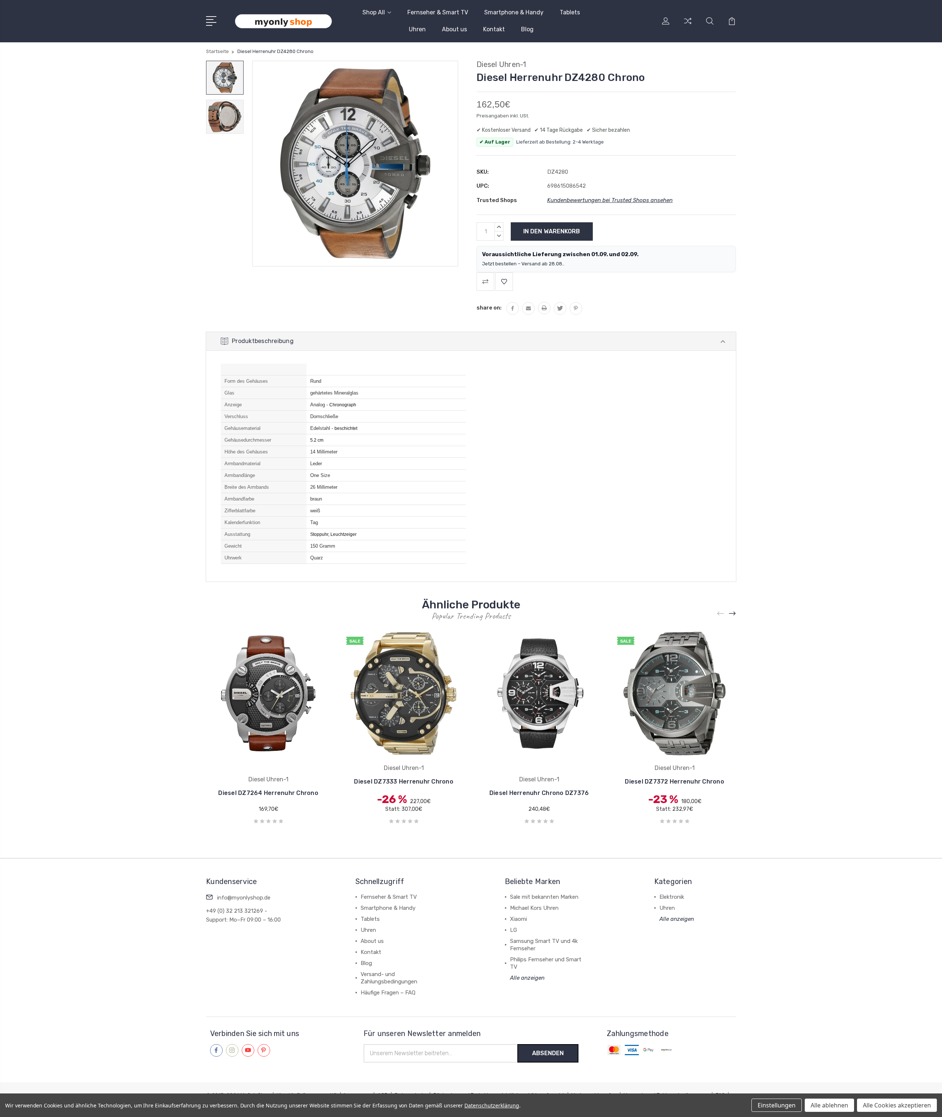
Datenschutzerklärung (491, 1105)
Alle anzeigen (527, 978)
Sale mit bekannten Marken (544, 897)
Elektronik (671, 897)
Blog (527, 29)
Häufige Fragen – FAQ (388, 992)
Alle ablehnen (829, 1105)
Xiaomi (518, 919)
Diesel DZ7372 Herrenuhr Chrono (674, 781)
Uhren (417, 29)
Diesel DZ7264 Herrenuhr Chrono (268, 792)
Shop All (373, 12)
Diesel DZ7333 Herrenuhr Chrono (403, 781)
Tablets (570, 12)
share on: (489, 307)
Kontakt (494, 29)
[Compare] (688, 25)
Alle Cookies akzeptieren (897, 1105)
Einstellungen (777, 1105)
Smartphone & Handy (513, 12)
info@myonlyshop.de (243, 897)
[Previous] (721, 613)
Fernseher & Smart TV (437, 12)
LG (513, 930)
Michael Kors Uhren (534, 908)
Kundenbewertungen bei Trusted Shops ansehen (610, 200)
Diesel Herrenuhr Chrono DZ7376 (539, 792)
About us (454, 29)
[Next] (732, 613)
